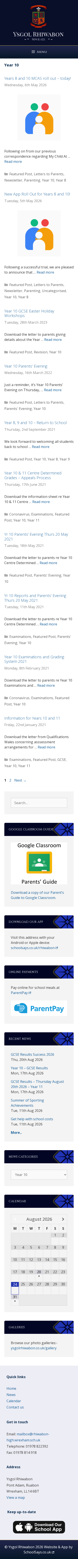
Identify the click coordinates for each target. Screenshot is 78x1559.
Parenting (32, 180)
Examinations (42, 514)
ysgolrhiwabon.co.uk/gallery (34, 1348)
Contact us (15, 1407)
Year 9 (65, 459)
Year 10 (48, 180)
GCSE (61, 759)
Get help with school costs (32, 1119)
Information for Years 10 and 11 (32, 718)
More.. (16, 1132)
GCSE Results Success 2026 (32, 1054)
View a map (15, 1497)
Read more (13, 161)
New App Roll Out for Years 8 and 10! (37, 194)
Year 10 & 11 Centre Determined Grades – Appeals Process (33, 475)
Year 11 (33, 520)
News (11, 1394)
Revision (40, 352)
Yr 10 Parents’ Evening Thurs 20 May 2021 (36, 537)
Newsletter (13, 180)
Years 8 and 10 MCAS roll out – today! (37, 78)
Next (20, 780)
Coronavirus (19, 514)
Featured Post (20, 174)
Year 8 (61, 180)
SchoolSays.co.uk (37, 1552)
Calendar (13, 1401)
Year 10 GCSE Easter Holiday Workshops (29, 313)
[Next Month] (63, 1219)
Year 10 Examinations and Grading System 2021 (34, 659)
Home (11, 1388)
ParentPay (19, 992)
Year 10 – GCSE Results (29, 1068)
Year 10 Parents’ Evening (25, 366)
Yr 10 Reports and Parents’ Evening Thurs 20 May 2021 (35, 598)
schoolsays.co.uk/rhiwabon (33, 947)
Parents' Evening (18, 408)
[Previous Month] (15, 1219)
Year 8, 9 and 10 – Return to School (35, 422)
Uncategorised (54, 290)
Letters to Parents (48, 174)
